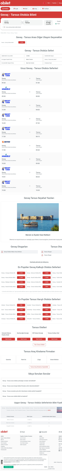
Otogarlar (3, 446)
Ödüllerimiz (41, 453)
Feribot (46, 8)
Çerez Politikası (42, 449)
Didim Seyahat (23, 444)
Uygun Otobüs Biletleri (5, 438)
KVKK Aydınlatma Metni (44, 446)
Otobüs (6, 8)
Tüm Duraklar (4, 443)
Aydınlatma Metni (7, 461)
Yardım (54, 3)
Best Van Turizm (30, 63)
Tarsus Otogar (47, 255)
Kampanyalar (3, 449)
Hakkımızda (41, 444)
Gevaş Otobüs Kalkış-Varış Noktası (13, 251)
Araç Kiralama (42, 441)
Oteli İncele (8, 339)
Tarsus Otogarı (48, 251)
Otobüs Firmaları (4, 444)
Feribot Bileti (42, 443)
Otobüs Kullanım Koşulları (44, 451)
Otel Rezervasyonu (43, 439)
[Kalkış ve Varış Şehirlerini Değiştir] (22, 22)
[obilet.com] (9, 4)
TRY (48, 3)
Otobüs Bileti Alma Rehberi (6, 448)
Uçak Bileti (41, 438)
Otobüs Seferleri (4, 441)
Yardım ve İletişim (43, 454)
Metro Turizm (29, 59)
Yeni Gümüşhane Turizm (25, 441)
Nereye (26, 21)
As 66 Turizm (23, 438)
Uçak (16, 8)
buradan (14, 464)
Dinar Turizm (22, 439)
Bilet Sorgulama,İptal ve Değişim (42, 457)
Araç (35, 8)
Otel (26, 8)
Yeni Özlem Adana (24, 443)
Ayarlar (45, 466)
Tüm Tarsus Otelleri (39, 344)
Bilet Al (2, 439)
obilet (49, 410)
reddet (17, 460)
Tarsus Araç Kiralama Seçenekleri (39, 367)
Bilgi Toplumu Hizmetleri (44, 448)
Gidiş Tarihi (48, 21)
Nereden (6, 21)
